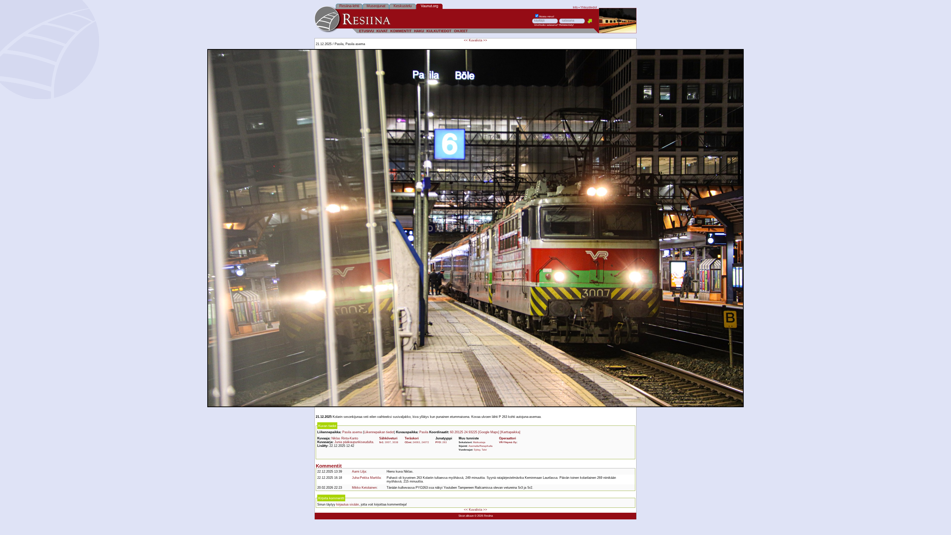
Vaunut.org (429, 6)
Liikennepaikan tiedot (379, 432)
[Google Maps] (488, 432)
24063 (416, 442)
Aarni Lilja (359, 471)
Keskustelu (403, 6)
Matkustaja (479, 442)
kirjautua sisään (347, 504)
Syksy (477, 449)
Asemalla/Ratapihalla (481, 446)
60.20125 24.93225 (463, 432)
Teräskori (412, 438)
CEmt (408, 442)
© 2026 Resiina (484, 515)
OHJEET (461, 31)
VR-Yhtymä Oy (508, 442)
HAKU (419, 31)
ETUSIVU (366, 31)
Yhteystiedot (588, 7)
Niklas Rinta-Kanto (344, 438)
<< (466, 40)
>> (485, 40)
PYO (438, 442)
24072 (425, 442)
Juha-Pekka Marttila (366, 478)
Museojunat (376, 6)
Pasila (423, 432)
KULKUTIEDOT (438, 31)
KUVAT (382, 31)
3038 (395, 442)
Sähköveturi (388, 438)
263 (444, 442)
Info (575, 7)
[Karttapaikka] (510, 432)
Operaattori (507, 438)
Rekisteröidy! (566, 25)
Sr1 (381, 442)
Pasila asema (352, 432)
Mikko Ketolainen (364, 487)
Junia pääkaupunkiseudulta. (354, 442)
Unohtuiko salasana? (546, 25)
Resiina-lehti (349, 6)
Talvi (484, 449)
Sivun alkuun (466, 515)
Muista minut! (546, 16)
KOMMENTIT (401, 31)
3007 (388, 442)
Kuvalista (475, 40)
